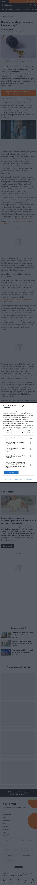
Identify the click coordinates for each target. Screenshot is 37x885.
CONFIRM (11, 472)
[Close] (33, 406)
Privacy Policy (29, 479)
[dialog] (18, 442)
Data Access (18, 479)
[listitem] (18, 438)
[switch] (30, 443)
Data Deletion (8, 479)
